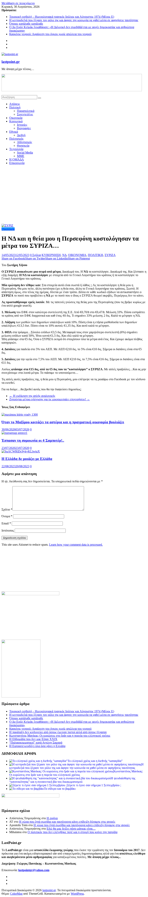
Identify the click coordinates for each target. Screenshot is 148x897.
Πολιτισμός (16, 138)
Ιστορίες (22, 124)
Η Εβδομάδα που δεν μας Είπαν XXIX (33, 739)
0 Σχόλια (35, 255)
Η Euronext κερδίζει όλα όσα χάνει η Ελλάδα (37, 746)
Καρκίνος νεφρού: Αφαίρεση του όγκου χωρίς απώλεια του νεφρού (50, 34)
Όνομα (7, 516)
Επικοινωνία (16, 163)
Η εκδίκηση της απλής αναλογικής (32, 395)
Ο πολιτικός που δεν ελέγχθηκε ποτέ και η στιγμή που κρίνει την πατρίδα (72, 832)
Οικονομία (15, 117)
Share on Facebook (13, 258)
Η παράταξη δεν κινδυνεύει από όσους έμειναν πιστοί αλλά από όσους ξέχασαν (58, 732)
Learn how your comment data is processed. (76, 544)
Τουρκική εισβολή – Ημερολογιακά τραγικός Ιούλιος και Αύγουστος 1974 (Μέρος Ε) (61, 16)
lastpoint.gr (11, 62)
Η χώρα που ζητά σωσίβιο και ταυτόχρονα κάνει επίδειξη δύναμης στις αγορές (67, 821)
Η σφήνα (52, 818)
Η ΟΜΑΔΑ (16, 159)
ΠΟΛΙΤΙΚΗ (95, 255)
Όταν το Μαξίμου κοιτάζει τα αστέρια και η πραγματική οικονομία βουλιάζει (63, 422)
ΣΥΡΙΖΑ (110, 255)
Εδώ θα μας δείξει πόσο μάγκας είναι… (71, 828)
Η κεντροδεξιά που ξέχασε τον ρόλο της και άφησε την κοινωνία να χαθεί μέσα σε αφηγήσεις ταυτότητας (73, 20)
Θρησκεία (23, 145)
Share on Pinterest (79, 258)
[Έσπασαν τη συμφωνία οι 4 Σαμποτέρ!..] (14, 433)
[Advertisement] (74, 195)
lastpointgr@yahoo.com (33, 870)
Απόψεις (14, 104)
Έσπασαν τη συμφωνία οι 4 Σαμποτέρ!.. (33, 440)
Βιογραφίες (24, 128)
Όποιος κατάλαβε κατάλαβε (26, 23)
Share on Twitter (35, 258)
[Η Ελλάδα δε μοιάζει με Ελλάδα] (21, 451)
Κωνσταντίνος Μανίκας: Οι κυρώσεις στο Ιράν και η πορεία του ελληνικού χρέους (59, 735)
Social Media (25, 152)
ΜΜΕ (20, 156)
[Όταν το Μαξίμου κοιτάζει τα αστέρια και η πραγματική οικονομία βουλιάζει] (20, 414)
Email (6, 523)
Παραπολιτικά (25, 110)
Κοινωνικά (16, 121)
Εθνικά (13, 131)
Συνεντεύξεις (25, 114)
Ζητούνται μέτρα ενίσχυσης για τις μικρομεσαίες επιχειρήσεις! (49, 399)
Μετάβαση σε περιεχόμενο (18, 3)
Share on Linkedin (56, 258)
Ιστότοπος (8, 530)
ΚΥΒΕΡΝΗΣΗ (51, 255)
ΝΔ (64, 255)
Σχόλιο (7, 509)
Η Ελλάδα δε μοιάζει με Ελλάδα (27, 459)
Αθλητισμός (24, 142)
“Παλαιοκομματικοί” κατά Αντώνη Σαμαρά (35, 742)
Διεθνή (21, 135)
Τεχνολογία (16, 149)
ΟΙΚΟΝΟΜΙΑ (77, 255)
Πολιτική (14, 107)
